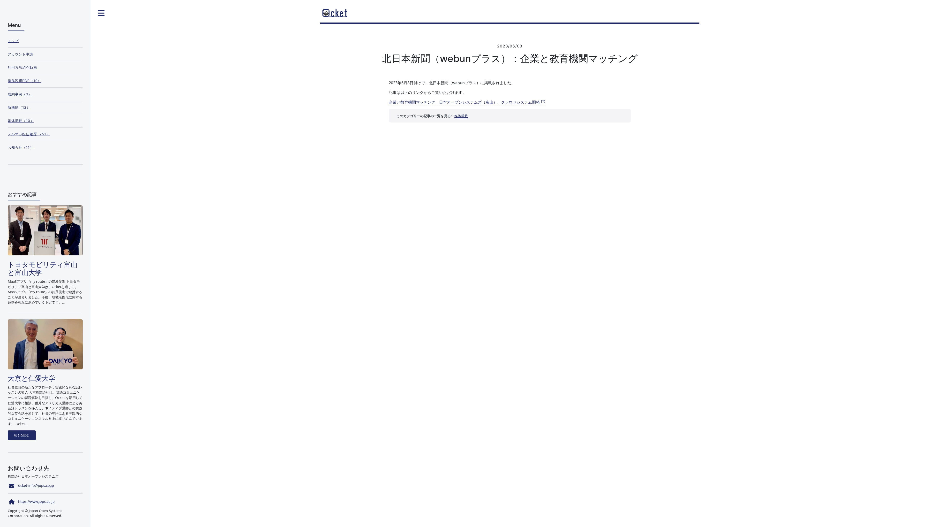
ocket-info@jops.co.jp (36, 485)
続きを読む (22, 435)
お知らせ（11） (21, 147)
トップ (13, 41)
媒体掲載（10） (21, 121)
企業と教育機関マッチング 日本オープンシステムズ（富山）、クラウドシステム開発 (464, 102)
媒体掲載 (461, 116)
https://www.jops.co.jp (36, 501)
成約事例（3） (20, 94)
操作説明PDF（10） (24, 81)
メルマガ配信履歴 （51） (29, 134)
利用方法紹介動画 (22, 67)
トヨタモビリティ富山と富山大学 (42, 268)
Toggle (100, 13)
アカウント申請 (20, 54)
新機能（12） (19, 107)
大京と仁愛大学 (31, 378)
